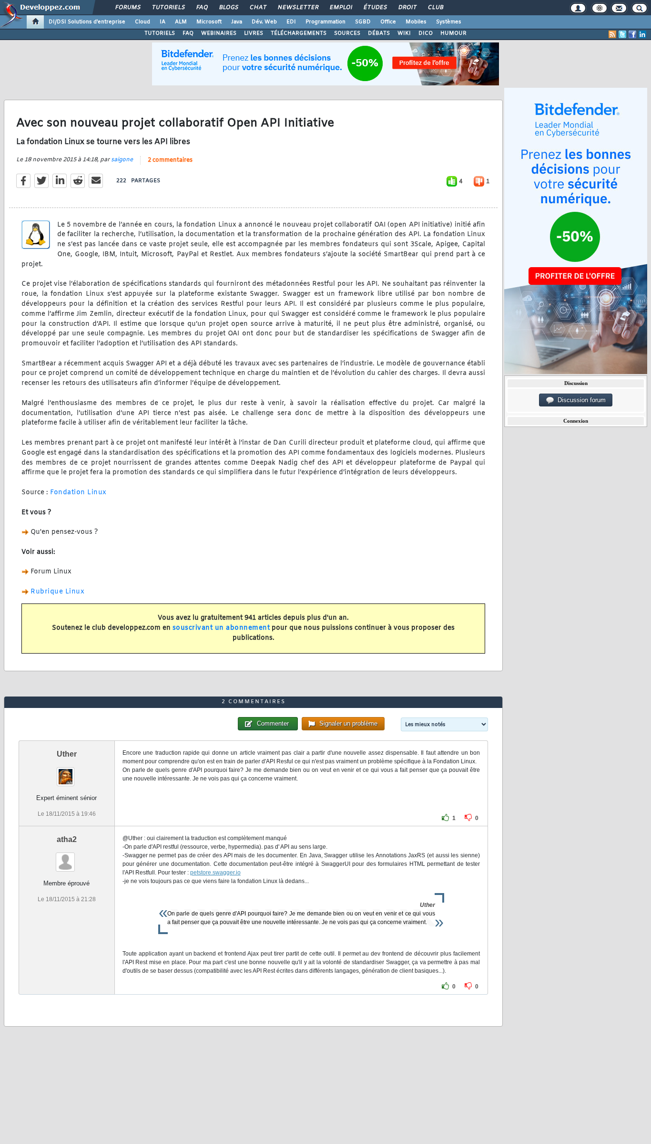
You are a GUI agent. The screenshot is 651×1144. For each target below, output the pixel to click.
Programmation (325, 22)
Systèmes (448, 22)
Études (374, 7)
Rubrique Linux (57, 591)
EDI (291, 22)
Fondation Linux (78, 492)
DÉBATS (379, 33)
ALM (181, 22)
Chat (257, 7)
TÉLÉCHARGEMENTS (298, 33)
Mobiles (416, 22)
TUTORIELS (159, 33)
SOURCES (347, 33)
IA (162, 22)
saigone (122, 160)
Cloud (142, 22)
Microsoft (209, 22)
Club (435, 7)
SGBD (363, 22)
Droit (407, 7)
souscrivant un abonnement (221, 628)
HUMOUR (453, 33)
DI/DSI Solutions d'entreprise (87, 22)
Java (236, 22)
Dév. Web (264, 22)
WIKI (404, 33)
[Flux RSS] (612, 34)
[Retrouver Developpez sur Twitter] (622, 34)
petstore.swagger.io (215, 872)
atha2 (67, 839)
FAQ (201, 7)
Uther (67, 754)
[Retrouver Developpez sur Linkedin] (642, 34)
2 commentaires (170, 160)
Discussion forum (580, 400)
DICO (425, 33)
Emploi (340, 7)
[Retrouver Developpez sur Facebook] (632, 34)
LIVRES (253, 33)
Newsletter (297, 7)
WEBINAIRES (218, 33)
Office (388, 22)
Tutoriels (168, 7)
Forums (127, 7)
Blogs (228, 7)
